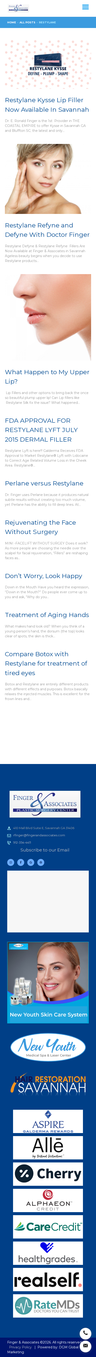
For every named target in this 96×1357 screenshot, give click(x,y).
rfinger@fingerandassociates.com (39, 835)
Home (11, 22)
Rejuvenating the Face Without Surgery (40, 527)
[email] (85, 1346)
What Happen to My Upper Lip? (47, 376)
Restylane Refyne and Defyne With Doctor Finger (47, 230)
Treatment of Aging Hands (47, 615)
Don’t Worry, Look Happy (43, 576)
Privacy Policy (20, 1347)
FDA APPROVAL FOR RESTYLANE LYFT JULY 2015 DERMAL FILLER (41, 430)
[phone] (85, 1334)
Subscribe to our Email (45, 850)
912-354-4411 (22, 842)
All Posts (27, 22)
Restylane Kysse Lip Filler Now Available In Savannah (47, 104)
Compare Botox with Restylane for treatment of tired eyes (46, 663)
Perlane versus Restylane (44, 483)
